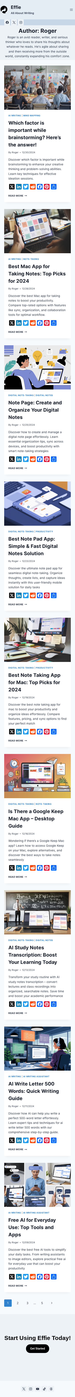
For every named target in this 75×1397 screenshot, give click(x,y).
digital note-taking (21, 395)
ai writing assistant (36, 1076)
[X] (14, 22)
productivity (44, 531)
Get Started (37, 1348)
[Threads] (51, 1389)
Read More (17, 195)
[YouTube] (37, 1389)
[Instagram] (21, 22)
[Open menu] (71, 9)
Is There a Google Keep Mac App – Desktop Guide (35, 818)
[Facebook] (7, 22)
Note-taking (31, 259)
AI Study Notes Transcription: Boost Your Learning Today (32, 955)
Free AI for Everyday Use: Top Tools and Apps (32, 1227)
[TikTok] (44, 1389)
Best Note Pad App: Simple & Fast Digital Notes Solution (33, 546)
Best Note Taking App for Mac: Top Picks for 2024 (34, 682)
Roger (15, 152)
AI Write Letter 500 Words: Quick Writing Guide (33, 1091)
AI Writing (14, 115)
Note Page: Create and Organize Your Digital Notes (35, 410)
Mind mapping (31, 115)
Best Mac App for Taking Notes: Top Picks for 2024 (37, 273)
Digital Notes (44, 395)
